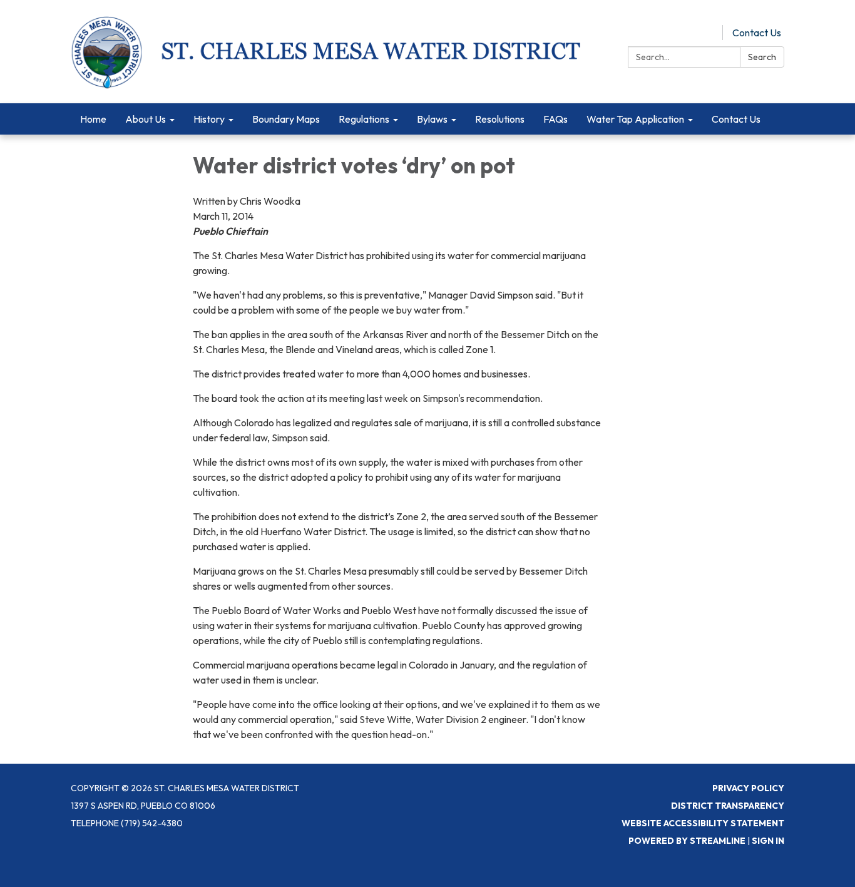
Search (762, 57)
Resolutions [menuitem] (500, 119)
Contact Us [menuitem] (736, 119)
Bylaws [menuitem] (432, 119)
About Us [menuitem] (145, 119)
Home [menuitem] (93, 119)
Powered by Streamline (686, 840)
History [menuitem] (209, 119)
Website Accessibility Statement (703, 823)
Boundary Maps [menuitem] (286, 119)
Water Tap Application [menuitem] (635, 119)
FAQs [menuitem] (555, 119)
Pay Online (690, 32)
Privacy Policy (748, 788)
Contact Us (756, 32)
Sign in (768, 840)
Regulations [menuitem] (364, 119)
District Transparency (727, 805)
